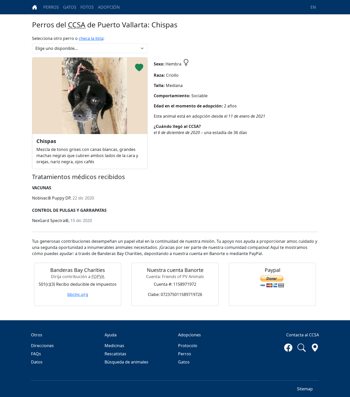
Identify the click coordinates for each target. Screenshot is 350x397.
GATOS (69, 7)
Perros (184, 354)
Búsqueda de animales (126, 362)
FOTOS (87, 7)
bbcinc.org (77, 294)
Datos (37, 362)
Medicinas (114, 345)
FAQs (36, 354)
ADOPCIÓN (109, 7)
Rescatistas (115, 354)
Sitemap (305, 389)
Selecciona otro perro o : (68, 38)
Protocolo (187, 345)
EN (313, 7)
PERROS (51, 7)
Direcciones (42, 345)
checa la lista (91, 38)
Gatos (184, 362)
